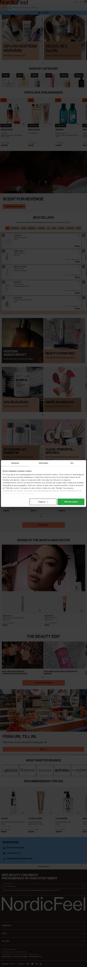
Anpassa (41, 502)
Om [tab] (71, 463)
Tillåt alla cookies (71, 502)
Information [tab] (43, 463)
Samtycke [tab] (15, 463)
